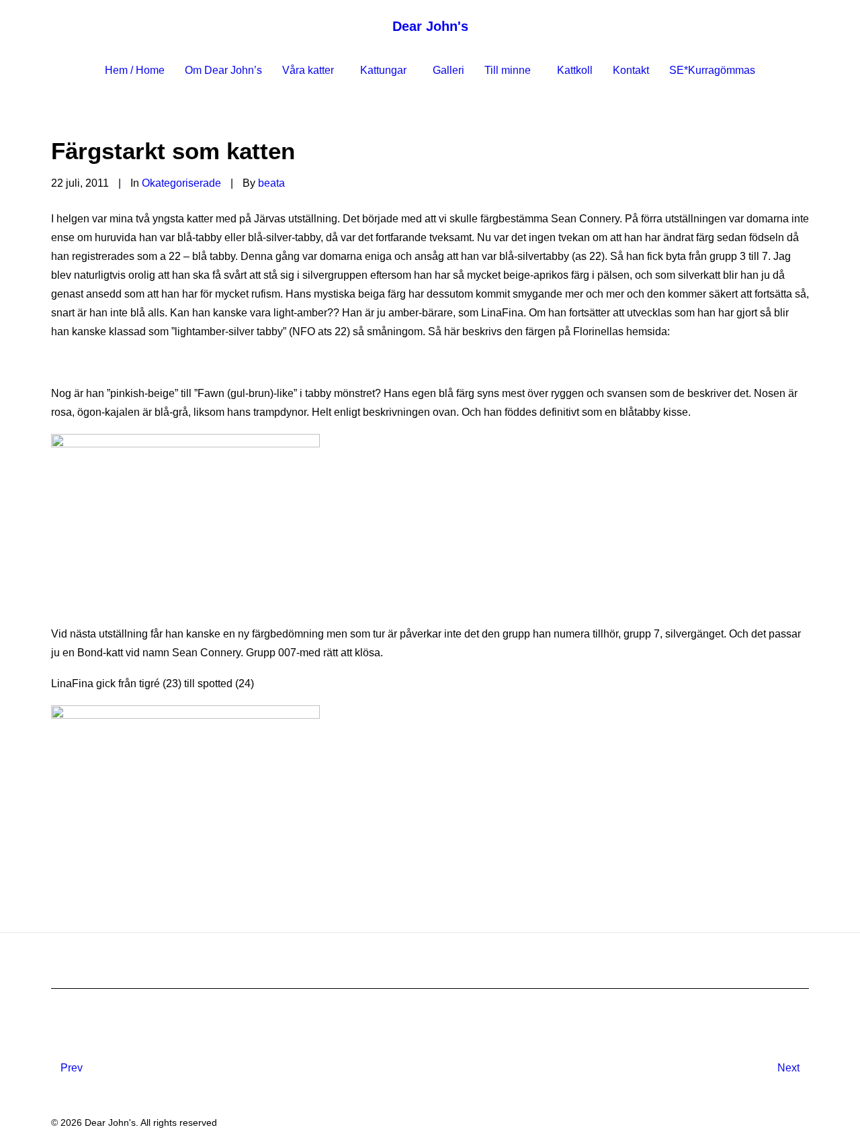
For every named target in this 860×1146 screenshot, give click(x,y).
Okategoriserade (181, 183)
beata (271, 183)
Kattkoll (575, 70)
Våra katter (308, 70)
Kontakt (631, 70)
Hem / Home (135, 70)
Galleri (448, 70)
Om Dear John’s (223, 70)
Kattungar (383, 70)
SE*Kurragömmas (712, 70)
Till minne (507, 70)
